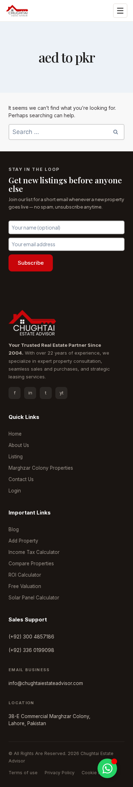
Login (15, 491)
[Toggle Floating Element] (107, 768)
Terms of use (23, 772)
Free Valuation (25, 586)
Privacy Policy (59, 772)
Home (15, 434)
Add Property (23, 541)
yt (61, 392)
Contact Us (21, 479)
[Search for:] (66, 132)
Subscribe (31, 262)
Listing (16, 456)
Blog (14, 529)
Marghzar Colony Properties (41, 468)
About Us (19, 445)
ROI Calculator (25, 575)
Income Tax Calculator (34, 552)
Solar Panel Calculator (34, 597)
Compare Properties (31, 563)
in (30, 392)
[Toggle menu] (120, 11)
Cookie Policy (96, 772)
